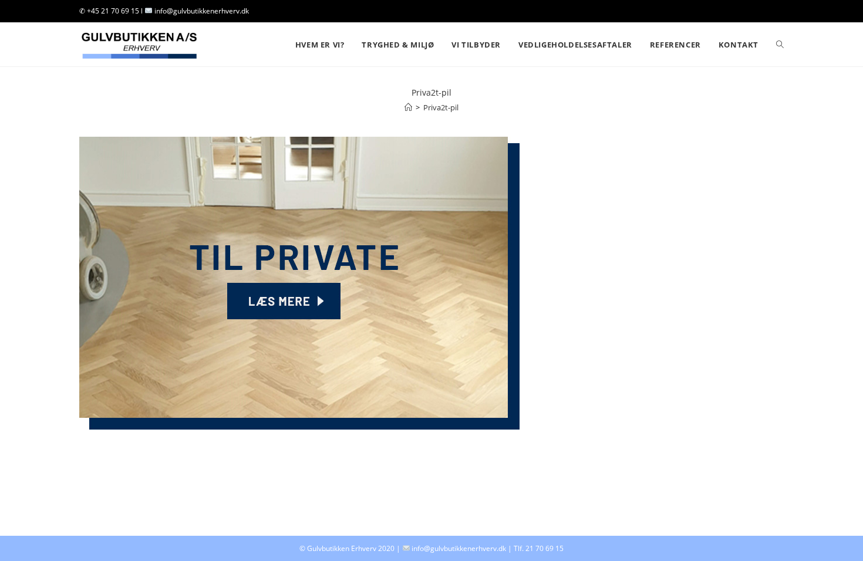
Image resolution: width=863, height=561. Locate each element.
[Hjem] (408, 107)
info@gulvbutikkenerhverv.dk (459, 548)
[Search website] (780, 44)
